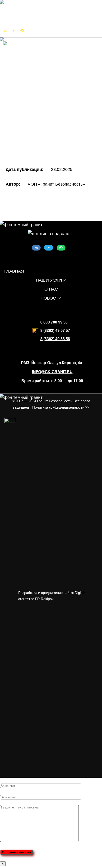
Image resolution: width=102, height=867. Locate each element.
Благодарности (28, 138)
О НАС (51, 289)
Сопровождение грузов (45, 116)
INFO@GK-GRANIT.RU (25, 18)
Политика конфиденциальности (44, 145)
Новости (21, 72)
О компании (24, 65)
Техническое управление (47, 123)
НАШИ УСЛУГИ (51, 280)
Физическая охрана (41, 94)
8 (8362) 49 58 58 (55, 339)
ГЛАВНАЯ (14, 271)
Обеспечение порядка (44, 108)
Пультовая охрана (40, 86)
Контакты (22, 130)
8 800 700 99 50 (54, 322)
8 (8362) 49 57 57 (55, 331)
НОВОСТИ (51, 298)
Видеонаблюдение (41, 101)
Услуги (19, 79)
